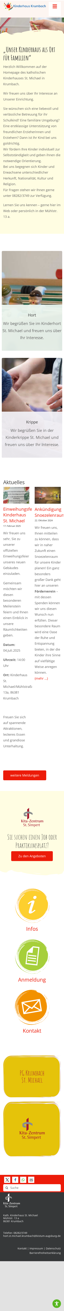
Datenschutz (53, 1248)
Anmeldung (32, 979)
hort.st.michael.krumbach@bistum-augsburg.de (32, 1236)
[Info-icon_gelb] (32, 889)
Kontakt (32, 1030)
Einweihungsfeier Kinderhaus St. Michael (20, 515)
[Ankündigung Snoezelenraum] (48, 495)
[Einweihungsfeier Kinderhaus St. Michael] (16, 495)
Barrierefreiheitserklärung (45, 1253)
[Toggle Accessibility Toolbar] (56, 1303)
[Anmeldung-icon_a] (32, 940)
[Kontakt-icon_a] (32, 991)
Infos (32, 928)
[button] (7, 1180)
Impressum (36, 1248)
